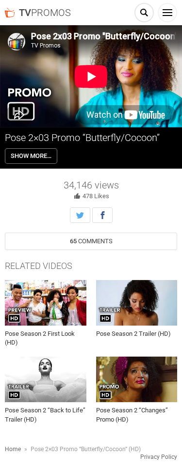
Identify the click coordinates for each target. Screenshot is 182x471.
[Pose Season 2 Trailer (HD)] (137, 303)
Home (13, 449)
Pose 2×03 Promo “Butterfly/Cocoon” (82, 137)
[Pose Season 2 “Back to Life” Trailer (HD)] (45, 379)
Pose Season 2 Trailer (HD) (133, 333)
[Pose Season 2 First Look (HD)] (45, 303)
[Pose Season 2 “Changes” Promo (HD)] (137, 379)
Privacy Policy (158, 457)
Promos (45, 12)
